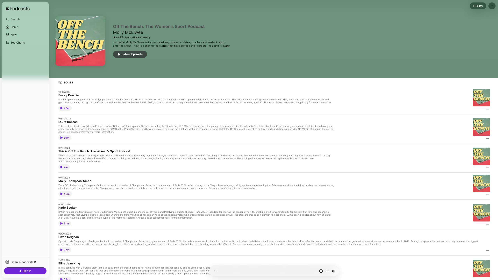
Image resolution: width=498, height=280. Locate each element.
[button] (25, 19)
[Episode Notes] (321, 271)
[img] (18, 9)
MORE (226, 46)
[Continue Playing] (327, 271)
